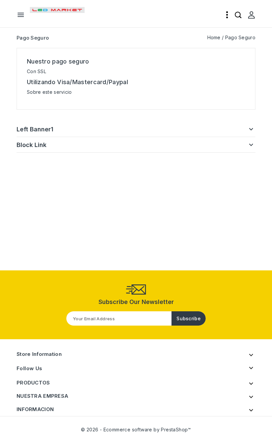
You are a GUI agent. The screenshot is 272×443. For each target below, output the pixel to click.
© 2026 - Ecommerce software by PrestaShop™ (136, 429)
